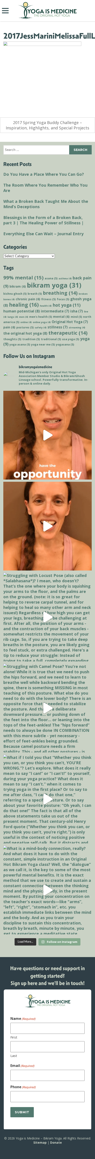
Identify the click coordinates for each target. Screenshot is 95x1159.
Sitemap (40, 1142)
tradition (31, 339)
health (45, 305)
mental (61, 316)
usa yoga (70, 339)
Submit (22, 1112)
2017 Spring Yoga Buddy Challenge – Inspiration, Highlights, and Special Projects (47, 125)
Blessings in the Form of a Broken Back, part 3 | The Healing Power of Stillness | (43, 220)
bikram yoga (54, 285)
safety (40, 327)
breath (35, 294)
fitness (48, 299)
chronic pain (28, 299)
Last (13, 1055)
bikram (18, 286)
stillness (58, 327)
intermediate (55, 311)
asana (51, 278)
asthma (65, 278)
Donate (56, 1142)
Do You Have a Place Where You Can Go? (43, 174)
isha (76, 311)
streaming (77, 327)
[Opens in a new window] (47, 435)
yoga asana (20, 344)
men (23, 316)
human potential (21, 311)
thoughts (12, 339)
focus (63, 299)
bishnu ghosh (15, 294)
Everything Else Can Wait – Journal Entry (43, 233)
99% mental (23, 277)
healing (24, 304)
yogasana (65, 344)
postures (25, 327)
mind (76, 317)
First (13, 1037)
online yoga (42, 322)
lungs (13, 316)
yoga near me (43, 344)
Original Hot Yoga (70, 322)
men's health (40, 317)
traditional (51, 339)
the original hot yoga (25, 333)
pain (9, 327)
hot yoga (67, 305)
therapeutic (67, 333)
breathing (60, 293)
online (26, 322)
